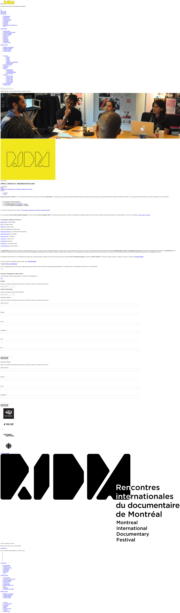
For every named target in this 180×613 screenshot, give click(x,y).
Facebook (5, 192)
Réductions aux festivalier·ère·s (10, 25)
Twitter (5, 194)
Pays (2, 347)
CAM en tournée (7, 51)
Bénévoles (5, 22)
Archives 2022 (9, 77)
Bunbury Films (4, 222)
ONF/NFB (3, 226)
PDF (2, 278)
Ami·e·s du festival (7, 64)
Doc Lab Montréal (7, 33)
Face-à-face (6, 36)
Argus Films (3, 238)
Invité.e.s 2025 (6, 584)
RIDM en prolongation (8, 47)
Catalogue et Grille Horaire (9, 32)
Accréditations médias (11, 72)
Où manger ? (6, 65)
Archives (5, 74)
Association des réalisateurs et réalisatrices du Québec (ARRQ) (36, 210)
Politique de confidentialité (12, 62)
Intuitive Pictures (4, 236)
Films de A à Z (6, 18)
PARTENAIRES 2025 (8, 585)
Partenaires (5, 23)
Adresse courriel (5, 303)
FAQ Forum (6, 40)
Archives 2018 (9, 82)
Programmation (6, 16)
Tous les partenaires (5, 453)
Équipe (7, 58)
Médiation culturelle (7, 48)
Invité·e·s (5, 37)
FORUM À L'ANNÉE (8, 589)
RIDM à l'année (4, 591)
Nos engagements (7, 83)
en (1, 10)
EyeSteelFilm (19, 204)
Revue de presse (9, 73)
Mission (8, 57)
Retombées (5, 41)
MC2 (2, 224)
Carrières (8, 60)
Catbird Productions (5, 246)
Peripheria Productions (6, 231)
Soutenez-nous (6, 84)
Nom (2, 321)
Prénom (3, 312)
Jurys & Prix (6, 21)
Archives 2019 (9, 81)
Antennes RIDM (7, 49)
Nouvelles (5, 67)
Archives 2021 (9, 78)
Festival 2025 (4, 563)
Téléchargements (10, 71)
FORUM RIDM (4, 575)
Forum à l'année (6, 42)
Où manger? (6, 604)
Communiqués (9, 69)
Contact (8, 59)
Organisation (3, 330)
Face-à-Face (6, 582)
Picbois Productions (5, 234)
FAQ (4, 26)
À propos (5, 55)
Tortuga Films (4, 243)
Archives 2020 (9, 79)
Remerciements (9, 63)
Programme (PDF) (7, 20)
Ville (2, 339)
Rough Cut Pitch (7, 34)
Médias (5, 68)
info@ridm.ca (4, 548)
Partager (2, 190)
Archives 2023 (9, 76)
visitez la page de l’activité (144, 215)
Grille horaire (6, 17)
